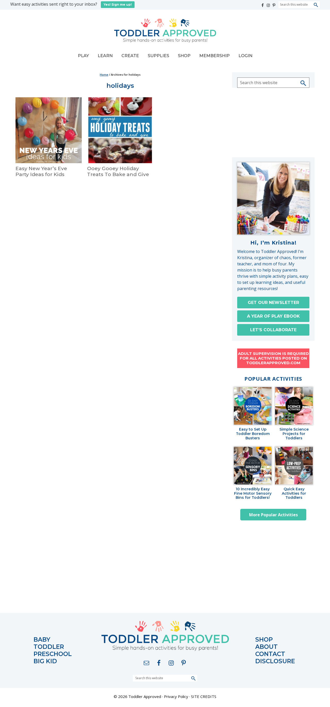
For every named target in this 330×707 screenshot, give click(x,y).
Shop (264, 639)
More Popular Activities (273, 515)
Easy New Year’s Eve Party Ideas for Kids (41, 171)
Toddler (49, 646)
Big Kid (45, 661)
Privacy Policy (176, 696)
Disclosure (275, 661)
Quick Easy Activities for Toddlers (294, 493)
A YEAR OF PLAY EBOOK (273, 316)
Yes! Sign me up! (118, 4)
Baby (42, 639)
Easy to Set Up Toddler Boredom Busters (253, 433)
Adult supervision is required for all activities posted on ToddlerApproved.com (273, 358)
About (266, 646)
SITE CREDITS (203, 696)
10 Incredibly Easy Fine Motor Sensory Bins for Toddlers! (252, 493)
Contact (270, 654)
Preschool (53, 654)
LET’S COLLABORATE (273, 329)
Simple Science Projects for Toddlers (294, 433)
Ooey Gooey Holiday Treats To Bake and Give (118, 171)
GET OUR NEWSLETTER (273, 302)
